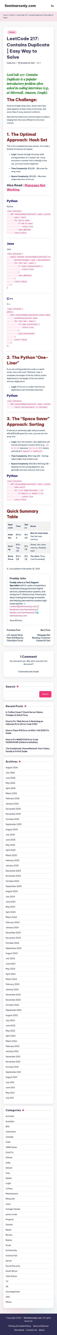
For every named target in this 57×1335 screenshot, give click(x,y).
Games (12, 15)
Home (5, 15)
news (8, 1204)
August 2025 (12, 829)
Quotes (9, 1224)
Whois (8, 1302)
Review (9, 1235)
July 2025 (10, 834)
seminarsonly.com (18, 615)
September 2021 (13, 1072)
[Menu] (52, 5)
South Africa (11, 1271)
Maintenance (12, 1193)
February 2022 (12, 1046)
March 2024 (11, 917)
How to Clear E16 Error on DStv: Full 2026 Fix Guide (27, 731)
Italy (8, 1173)
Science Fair (11, 1255)
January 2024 (12, 927)
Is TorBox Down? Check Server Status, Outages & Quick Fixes (24, 713)
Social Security (13, 1266)
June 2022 (10, 1025)
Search (10, 686)
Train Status (11, 1276)
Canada (9, 1137)
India (8, 1162)
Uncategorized (13, 1291)
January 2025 (12, 865)
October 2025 (12, 819)
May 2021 (10, 1093)
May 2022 (10, 1031)
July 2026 (10, 772)
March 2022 (11, 1041)
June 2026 (10, 778)
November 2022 (13, 1000)
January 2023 (12, 989)
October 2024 (12, 881)
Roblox (9, 1240)
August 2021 (11, 1077)
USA (8, 1297)
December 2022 (13, 994)
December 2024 (13, 871)
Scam (8, 1245)
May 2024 (10, 907)
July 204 (10, 1098)
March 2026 (11, 793)
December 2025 (13, 809)
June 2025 (10, 840)
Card (8, 1142)
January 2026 (12, 803)
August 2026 (12, 767)
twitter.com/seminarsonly (22, 612)
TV (7, 1281)
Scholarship (11, 1250)
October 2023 (12, 943)
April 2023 (10, 974)
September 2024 (14, 886)
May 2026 (10, 783)
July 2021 (10, 1082)
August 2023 (12, 953)
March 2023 (11, 979)
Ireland (9, 1168)
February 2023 (12, 984)
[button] (16, 620)
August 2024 (12, 891)
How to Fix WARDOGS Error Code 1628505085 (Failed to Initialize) (22, 741)
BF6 (7, 1126)
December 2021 (13, 1056)
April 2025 (10, 850)
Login (8, 1183)
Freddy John (18, 578)
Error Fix (9, 1152)
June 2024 (10, 901)
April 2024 (11, 912)
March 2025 (11, 855)
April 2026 (11, 788)
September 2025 (13, 824)
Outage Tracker (13, 1209)
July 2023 (10, 958)
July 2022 (10, 1020)
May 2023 (10, 969)
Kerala (9, 1178)
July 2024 (10, 896)
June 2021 (10, 1087)
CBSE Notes (11, 1147)
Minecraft (10, 1199)
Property (10, 1219)
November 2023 (13, 938)
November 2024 (13, 876)
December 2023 (13, 932)
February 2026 (13, 798)
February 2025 (12, 860)
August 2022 (12, 1015)
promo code (11, 1214)
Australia (10, 1121)
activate (10, 1116)
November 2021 (13, 1061)
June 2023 (10, 963)
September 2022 (13, 1010)
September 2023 (13, 948)
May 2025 (10, 845)
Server (9, 1260)
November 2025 (13, 814)
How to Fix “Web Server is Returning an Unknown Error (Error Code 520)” (24, 722)
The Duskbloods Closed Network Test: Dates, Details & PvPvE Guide (28, 750)
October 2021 (12, 1067)
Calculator (11, 1131)
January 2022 (12, 1051)
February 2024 (13, 922)
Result (8, 1230)
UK (7, 1286)
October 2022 (12, 1005)
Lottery (9, 1188)
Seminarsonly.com (20, 6)
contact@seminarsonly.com (23, 606)
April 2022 (10, 1036)
